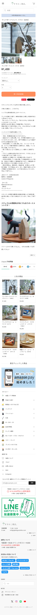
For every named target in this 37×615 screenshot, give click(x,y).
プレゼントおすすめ (11, 444)
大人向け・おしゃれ (11, 449)
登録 (32, 483)
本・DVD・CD (9, 422)
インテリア (8, 409)
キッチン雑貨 (9, 431)
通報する (32, 255)
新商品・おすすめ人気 (12, 404)
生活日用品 (8, 427)
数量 (2, 84)
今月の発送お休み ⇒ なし (19, 15)
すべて (5, 266)
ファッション (9, 413)
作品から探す (9, 400)
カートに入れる (18, 94)
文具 (6, 418)
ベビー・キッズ (10, 440)
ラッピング (4, 78)
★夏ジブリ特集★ (10, 395)
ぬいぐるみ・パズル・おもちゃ (14, 435)
